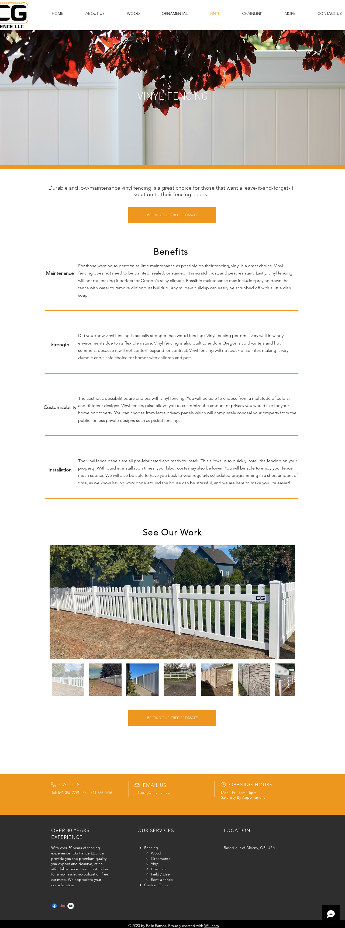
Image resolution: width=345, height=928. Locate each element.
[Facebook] (54, 906)
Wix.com (211, 925)
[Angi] (62, 906)
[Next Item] (286, 602)
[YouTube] (70, 906)
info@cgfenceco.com (152, 793)
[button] (290, 13)
